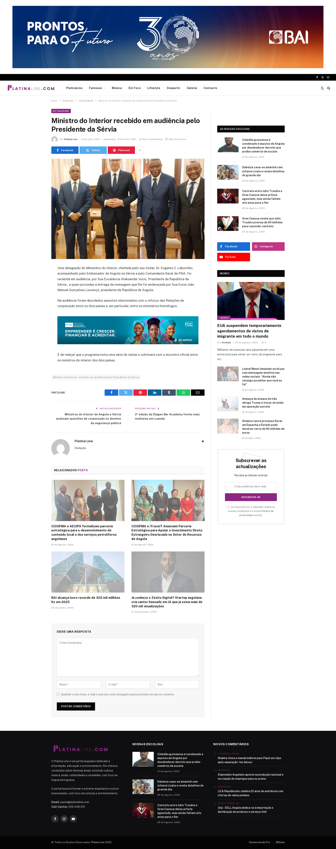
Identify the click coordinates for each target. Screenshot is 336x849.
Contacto (210, 88)
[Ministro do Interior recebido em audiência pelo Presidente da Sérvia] (128, 209)
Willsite (280, 842)
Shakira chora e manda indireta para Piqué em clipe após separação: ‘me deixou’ (249, 760)
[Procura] (328, 88)
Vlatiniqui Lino (226, 753)
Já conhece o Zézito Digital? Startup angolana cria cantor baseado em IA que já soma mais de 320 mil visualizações (166, 602)
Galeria (192, 88)
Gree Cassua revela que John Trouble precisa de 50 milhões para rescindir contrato (262, 222)
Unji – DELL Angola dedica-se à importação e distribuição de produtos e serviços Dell (245, 809)
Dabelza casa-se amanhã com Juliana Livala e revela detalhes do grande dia (263, 171)
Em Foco (135, 88)
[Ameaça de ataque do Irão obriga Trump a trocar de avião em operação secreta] (228, 403)
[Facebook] (38, 278)
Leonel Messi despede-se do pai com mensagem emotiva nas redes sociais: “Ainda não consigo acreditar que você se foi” (263, 376)
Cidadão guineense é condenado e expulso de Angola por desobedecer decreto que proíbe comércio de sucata (263, 145)
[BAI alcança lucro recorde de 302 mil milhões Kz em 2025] (87, 572)
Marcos (222, 787)
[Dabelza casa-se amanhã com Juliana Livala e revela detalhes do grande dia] (228, 172)
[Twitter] (38, 288)
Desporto (173, 88)
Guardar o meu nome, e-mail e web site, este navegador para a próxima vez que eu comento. (118, 694)
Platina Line (70, 139)
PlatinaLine (74, 88)
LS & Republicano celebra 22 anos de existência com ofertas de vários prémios (250, 793)
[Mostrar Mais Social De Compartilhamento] (140, 150)
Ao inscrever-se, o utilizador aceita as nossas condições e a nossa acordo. (251, 511)
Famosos (95, 88)
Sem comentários (153, 139)
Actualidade (61, 111)
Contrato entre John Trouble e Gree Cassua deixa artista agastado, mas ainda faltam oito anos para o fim (262, 196)
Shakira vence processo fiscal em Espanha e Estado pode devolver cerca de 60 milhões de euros (263, 426)
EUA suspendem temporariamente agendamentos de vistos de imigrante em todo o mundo (249, 330)
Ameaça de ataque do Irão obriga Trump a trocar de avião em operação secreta (263, 402)
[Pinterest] (38, 308)
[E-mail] (38, 318)
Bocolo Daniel (226, 803)
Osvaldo (226, 342)
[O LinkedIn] (38, 298)
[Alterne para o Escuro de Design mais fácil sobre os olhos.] (322, 88)
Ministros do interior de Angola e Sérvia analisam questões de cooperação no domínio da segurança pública (88, 419)
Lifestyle (153, 88)
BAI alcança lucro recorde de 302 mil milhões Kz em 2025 (85, 600)
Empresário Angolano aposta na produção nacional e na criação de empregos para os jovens (251, 776)
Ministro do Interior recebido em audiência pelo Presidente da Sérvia (96, 377)
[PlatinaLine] (31, 88)
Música (117, 88)
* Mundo (224, 318)
